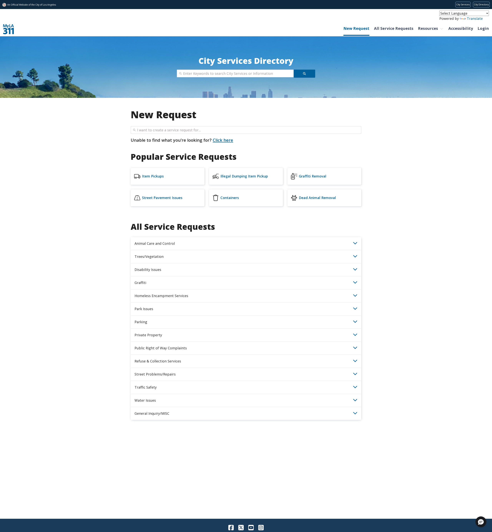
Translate (475, 18)
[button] (480, 521)
